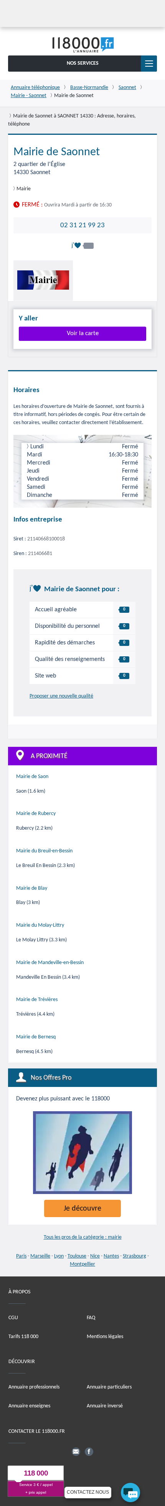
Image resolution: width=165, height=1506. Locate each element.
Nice (95, 1256)
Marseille (40, 1256)
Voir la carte (83, 333)
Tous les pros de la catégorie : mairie (83, 1237)
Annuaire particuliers (109, 1387)
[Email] (76, 1451)
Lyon (59, 1256)
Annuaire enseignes (29, 1406)
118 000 (36, 1473)
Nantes (111, 1256)
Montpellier (82, 1264)
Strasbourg (134, 1256)
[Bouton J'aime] (82, 245)
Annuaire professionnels (33, 1387)
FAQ (91, 1317)
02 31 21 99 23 (82, 225)
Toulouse (77, 1256)
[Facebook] (89, 1451)
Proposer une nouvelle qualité (61, 696)
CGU (13, 1317)
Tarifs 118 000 (23, 1336)
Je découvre (82, 1209)
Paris (21, 1256)
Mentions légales (105, 1336)
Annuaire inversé (105, 1406)
